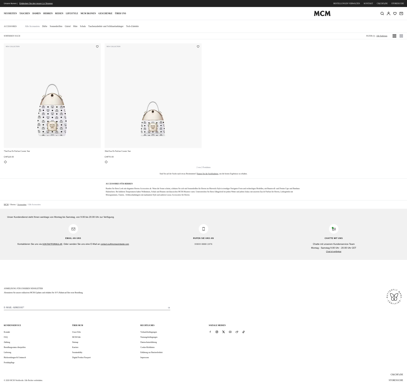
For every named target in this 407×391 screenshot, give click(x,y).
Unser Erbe (76, 332)
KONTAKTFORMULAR (52, 244)
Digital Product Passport (81, 357)
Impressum (144, 357)
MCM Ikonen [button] (88, 13)
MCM (6, 204)
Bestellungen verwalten (346, 3)
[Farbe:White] (5, 162)
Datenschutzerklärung (148, 342)
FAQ (6, 337)
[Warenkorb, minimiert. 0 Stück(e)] (401, 13)
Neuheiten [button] (10, 13)
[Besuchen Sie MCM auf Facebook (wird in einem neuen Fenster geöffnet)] (210, 331)
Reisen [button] (59, 13)
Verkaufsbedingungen (148, 332)
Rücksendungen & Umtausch (15, 357)
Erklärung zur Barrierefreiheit (151, 352)
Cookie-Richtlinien (147, 347)
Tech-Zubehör (132, 26)
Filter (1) (370, 36)
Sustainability (77, 352)
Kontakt (368, 3)
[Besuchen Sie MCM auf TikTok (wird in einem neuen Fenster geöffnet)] (243, 331)
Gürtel (68, 26)
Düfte (44, 26)
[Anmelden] (388, 13)
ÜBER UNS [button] (120, 13)
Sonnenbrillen (56, 26)
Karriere (75, 347)
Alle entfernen (381, 36)
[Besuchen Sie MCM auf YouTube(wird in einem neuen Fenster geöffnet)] (230, 331)
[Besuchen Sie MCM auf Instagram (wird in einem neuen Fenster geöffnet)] (216, 331)
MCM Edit (76, 337)
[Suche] (382, 13)
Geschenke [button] (105, 13)
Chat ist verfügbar (333, 251)
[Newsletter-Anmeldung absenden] (168, 307)
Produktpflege (9, 362)
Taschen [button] (24, 13)
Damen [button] (36, 13)
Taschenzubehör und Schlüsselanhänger (106, 26)
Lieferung (7, 352)
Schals (83, 26)
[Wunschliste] (395, 13)
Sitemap (75, 342)
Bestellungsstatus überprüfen (15, 347)
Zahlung (7, 342)
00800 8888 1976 (203, 244)
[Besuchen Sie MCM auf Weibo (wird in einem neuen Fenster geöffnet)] (236, 331)
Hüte (75, 26)
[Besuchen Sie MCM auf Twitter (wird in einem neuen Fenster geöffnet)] (223, 331)
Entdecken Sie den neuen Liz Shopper (36, 3)
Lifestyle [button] (72, 13)
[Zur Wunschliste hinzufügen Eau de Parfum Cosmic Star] (97, 46)
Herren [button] (48, 13)
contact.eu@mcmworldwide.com (115, 244)
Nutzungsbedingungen (148, 337)
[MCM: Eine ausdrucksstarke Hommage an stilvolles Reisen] (322, 15)
